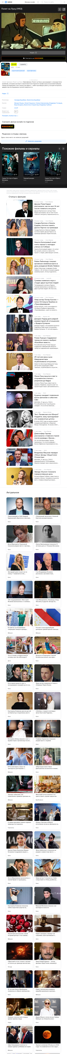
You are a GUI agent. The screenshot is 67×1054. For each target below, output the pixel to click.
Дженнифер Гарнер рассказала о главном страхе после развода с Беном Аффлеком (46, 436)
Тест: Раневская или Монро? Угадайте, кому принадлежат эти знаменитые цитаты (46, 416)
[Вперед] (63, 148)
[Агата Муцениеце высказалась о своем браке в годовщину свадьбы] (19, 872)
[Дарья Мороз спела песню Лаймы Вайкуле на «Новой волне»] (47, 1011)
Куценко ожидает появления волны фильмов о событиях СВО (46, 397)
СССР (16, 108)
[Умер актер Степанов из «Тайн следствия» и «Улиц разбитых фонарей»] (47, 872)
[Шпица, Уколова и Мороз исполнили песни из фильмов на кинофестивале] (47, 816)
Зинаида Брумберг (20, 100)
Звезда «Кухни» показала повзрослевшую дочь (45, 473)
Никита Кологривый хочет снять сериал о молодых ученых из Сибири (45, 244)
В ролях (4, 103)
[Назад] (59, 148)
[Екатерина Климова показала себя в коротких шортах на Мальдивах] (19, 900)
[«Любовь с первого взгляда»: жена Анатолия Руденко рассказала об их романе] (47, 705)
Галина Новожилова (42, 103)
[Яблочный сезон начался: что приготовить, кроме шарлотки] (47, 789)
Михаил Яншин (19, 103)
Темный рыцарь (28, 178)
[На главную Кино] (9, 2)
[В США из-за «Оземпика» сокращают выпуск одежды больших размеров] (19, 622)
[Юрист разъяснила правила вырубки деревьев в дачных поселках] (47, 983)
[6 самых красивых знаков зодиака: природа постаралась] (19, 816)
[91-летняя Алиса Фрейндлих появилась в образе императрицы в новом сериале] (19, 983)
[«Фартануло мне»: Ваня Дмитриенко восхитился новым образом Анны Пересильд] (47, 761)
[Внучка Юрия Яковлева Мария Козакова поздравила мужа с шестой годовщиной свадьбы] (19, 844)
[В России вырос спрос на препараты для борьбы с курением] (19, 761)
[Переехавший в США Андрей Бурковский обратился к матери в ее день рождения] (19, 510)
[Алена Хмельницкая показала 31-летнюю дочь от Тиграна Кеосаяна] (47, 538)
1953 (12, 67)
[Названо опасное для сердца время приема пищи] (19, 1011)
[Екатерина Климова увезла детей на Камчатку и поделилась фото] (19, 705)
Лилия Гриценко (30, 103)
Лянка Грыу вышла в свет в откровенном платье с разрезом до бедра (45, 378)
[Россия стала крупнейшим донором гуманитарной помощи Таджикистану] (47, 622)
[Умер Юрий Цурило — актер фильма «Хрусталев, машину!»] (47, 956)
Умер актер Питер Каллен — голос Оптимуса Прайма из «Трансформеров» (46, 302)
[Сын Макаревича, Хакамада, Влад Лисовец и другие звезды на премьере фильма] (47, 594)
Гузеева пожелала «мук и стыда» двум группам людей (46, 282)
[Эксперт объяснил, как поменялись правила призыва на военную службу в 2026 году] (19, 789)
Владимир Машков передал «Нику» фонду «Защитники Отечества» (46, 455)
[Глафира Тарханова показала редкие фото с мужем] (47, 733)
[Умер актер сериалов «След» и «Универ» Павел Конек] (47, 677)
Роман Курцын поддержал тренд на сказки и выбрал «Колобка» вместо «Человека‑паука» (45, 340)
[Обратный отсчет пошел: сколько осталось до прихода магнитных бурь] (19, 956)
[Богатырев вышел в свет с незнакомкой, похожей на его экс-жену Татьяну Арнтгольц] (19, 677)
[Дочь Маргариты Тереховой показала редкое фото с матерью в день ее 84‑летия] (19, 538)
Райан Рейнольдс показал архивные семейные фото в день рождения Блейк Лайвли (46, 263)
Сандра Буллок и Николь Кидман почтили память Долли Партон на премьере (46, 225)
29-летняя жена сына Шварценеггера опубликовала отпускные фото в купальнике (45, 359)
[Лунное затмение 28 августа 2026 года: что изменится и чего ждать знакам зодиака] (47, 1039)
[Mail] (6, 2)
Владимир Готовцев (55, 103)
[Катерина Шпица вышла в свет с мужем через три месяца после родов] (19, 733)
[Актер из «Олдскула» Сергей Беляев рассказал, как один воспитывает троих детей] (47, 650)
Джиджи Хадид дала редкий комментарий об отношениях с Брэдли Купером (46, 321)
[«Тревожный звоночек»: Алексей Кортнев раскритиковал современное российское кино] (47, 510)
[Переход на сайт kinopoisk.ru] (7, 126)
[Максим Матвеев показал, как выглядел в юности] (47, 900)
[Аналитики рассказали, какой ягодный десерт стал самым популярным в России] (19, 928)
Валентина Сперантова (31, 105)
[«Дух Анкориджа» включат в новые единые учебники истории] (19, 1039)
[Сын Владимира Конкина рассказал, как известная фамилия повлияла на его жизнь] (47, 566)
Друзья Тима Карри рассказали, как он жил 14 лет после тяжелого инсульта (46, 206)
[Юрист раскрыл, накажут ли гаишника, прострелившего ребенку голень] (47, 928)
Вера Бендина (18, 105)
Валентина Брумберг (33, 100)
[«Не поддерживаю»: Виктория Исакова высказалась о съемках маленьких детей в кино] (19, 594)
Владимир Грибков (45, 105)
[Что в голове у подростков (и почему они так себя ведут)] (19, 650)
